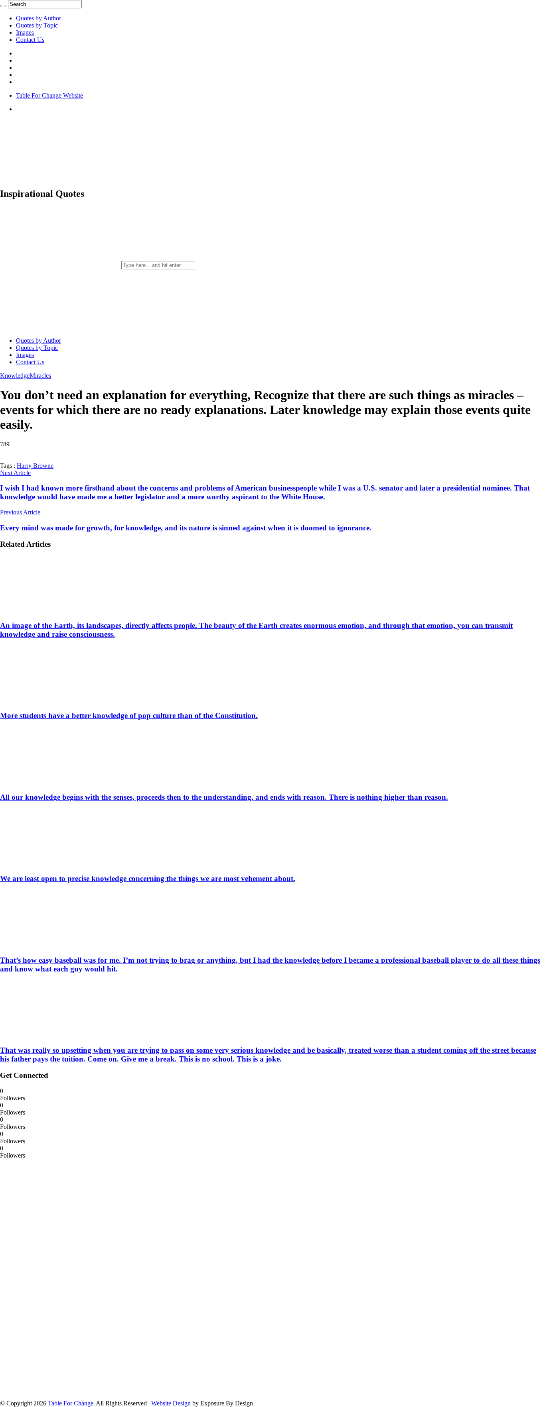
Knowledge (15, 375)
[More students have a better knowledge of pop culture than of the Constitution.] (52, 700)
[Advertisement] (60, 1278)
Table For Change (70, 1403)
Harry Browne (35, 465)
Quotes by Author (38, 18)
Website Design (171, 1403)
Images (25, 32)
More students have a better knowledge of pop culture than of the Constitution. (129, 715)
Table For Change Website (49, 95)
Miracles (40, 375)
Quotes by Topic (37, 25)
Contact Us (30, 39)
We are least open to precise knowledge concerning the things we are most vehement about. (147, 878)
